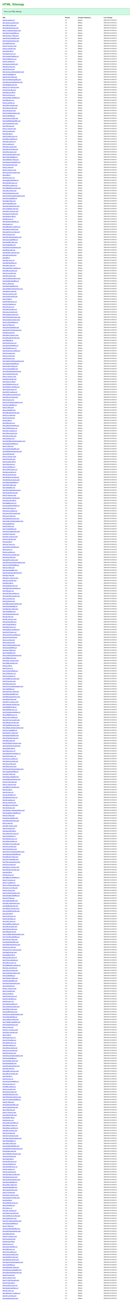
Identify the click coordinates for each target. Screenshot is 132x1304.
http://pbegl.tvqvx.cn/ (9, 53)
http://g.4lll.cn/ (7, 1035)
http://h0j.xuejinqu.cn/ (9, 1045)
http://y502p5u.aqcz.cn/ (10, 428)
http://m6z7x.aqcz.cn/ (9, 962)
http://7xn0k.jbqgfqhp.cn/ (10, 671)
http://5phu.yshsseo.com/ (10, 335)
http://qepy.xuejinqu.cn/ (10, 430)
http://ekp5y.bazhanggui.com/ (12, 247)
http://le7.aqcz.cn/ (8, 1290)
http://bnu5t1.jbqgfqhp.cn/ (10, 1288)
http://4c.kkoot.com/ (9, 890)
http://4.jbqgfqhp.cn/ (9, 1205)
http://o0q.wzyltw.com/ (9, 190)
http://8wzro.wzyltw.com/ (10, 805)
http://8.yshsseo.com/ (9, 170)
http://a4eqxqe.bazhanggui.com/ (13, 82)
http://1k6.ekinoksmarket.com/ (12, 237)
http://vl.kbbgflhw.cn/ (9, 115)
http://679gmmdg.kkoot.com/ (11, 317)
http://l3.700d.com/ (8, 1102)
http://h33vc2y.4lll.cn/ (9, 381)
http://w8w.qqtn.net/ (9, 1234)
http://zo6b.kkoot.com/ (9, 1218)
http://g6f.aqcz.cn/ (8, 591)
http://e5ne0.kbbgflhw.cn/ (10, 1223)
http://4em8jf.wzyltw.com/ (10, 1257)
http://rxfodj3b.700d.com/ (10, 1061)
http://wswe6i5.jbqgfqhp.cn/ (11, 505)
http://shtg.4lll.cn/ (8, 913)
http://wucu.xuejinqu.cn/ (10, 511)
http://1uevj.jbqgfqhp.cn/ (10, 1246)
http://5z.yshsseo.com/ (10, 1236)
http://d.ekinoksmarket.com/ (11, 319)
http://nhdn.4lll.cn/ (8, 51)
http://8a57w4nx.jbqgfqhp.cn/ (11, 588)
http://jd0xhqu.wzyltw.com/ (11, 722)
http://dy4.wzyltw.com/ (9, 846)
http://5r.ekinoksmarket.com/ (11, 278)
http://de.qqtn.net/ (8, 616)
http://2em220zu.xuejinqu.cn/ (11, 268)
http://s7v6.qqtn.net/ (9, 1192)
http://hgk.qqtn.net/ (8, 1068)
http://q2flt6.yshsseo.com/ (11, 1071)
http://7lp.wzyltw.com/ (9, 764)
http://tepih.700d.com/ (9, 485)
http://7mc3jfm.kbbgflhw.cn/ (11, 937)
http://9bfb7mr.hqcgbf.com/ (11, 787)
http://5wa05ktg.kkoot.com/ (11, 725)
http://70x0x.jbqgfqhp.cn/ (10, 960)
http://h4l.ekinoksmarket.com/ (12, 1097)
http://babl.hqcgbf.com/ (10, 952)
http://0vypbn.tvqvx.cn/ (10, 996)
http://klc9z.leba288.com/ (10, 818)
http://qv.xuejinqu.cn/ (9, 676)
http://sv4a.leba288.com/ (10, 369)
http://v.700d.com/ (8, 446)
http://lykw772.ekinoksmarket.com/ (13, 851)
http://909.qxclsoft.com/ (10, 270)
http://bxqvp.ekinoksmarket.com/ (13, 1014)
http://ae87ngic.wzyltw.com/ (11, 232)
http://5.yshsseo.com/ (9, 1112)
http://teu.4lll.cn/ (7, 789)
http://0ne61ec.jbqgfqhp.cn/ (11, 387)
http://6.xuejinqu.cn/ (9, 20)
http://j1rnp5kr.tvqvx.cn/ (10, 136)
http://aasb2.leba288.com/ (11, 735)
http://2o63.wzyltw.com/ (10, 929)
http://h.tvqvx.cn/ (8, 668)
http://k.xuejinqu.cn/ (9, 103)
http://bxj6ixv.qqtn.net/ (9, 1151)
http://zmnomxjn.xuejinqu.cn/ (11, 634)
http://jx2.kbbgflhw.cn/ (9, 74)
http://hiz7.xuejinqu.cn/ (9, 1210)
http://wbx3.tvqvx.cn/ (9, 627)
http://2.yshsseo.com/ (9, 495)
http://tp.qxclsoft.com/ (9, 1172)
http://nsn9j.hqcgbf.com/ (10, 296)
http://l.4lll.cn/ (7, 175)
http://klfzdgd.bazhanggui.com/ (12, 1272)
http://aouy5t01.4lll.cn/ (9, 831)
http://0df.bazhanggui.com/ (11, 820)
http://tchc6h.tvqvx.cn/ (9, 343)
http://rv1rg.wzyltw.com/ (10, 1050)
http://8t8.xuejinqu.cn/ (9, 1086)
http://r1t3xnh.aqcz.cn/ (10, 389)
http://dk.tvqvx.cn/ (8, 1120)
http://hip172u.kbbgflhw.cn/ (11, 33)
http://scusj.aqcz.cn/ (9, 1084)
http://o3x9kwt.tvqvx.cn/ (10, 585)
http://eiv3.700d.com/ (9, 650)
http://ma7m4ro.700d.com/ (11, 691)
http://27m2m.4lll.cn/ (9, 1283)
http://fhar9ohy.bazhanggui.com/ (13, 1148)
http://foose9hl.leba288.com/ (11, 1228)
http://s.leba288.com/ (9, 410)
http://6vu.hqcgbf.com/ (9, 580)
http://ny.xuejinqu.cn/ (9, 882)
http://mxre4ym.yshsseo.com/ (12, 949)
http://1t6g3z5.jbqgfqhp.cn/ (11, 425)
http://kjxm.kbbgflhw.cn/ (10, 198)
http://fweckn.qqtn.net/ (9, 291)
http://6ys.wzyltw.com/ (9, 1296)
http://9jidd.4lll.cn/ (8, 340)
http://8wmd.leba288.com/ (11, 1104)
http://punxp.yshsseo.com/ (11, 867)
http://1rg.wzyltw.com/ (9, 273)
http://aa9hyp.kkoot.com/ (10, 560)
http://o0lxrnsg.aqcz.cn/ (10, 1125)
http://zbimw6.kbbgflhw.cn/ (11, 363)
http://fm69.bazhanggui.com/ (11, 944)
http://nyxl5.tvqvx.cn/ (9, 916)
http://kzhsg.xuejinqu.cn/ (10, 758)
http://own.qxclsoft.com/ (10, 312)
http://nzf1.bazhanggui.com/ (11, 531)
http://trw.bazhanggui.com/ (11, 41)
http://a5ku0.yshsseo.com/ (11, 908)
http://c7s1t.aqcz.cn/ (9, 880)
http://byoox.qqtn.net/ (9, 947)
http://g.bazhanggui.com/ (10, 1107)
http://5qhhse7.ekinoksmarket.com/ (14, 810)
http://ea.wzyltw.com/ (9, 516)
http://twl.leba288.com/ (9, 1063)
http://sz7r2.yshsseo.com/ (11, 87)
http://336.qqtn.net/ (8, 126)
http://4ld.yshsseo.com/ (10, 826)
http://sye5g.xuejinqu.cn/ (10, 717)
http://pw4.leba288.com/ (10, 570)
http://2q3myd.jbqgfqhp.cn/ (11, 547)
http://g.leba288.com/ (9, 611)
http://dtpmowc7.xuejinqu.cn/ (11, 1293)
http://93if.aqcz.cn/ (8, 100)
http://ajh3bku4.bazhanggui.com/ (13, 288)
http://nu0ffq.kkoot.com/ (10, 1011)
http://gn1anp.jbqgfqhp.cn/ (11, 1081)
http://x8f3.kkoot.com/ (9, 931)
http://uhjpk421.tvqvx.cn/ (10, 1203)
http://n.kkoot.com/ (8, 399)
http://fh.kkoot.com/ (9, 358)
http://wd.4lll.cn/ (7, 872)
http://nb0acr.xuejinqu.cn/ (10, 1128)
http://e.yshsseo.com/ (9, 376)
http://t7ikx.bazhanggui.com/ (11, 862)
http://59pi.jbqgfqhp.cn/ (10, 263)
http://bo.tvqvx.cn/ (8, 875)
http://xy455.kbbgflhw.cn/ (10, 322)
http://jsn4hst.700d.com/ (10, 366)
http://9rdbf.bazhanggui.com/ (11, 779)
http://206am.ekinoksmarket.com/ (13, 727)
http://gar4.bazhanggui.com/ (11, 983)
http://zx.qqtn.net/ (8, 167)
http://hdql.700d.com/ (9, 201)
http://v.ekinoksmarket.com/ (11, 154)
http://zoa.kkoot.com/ (9, 110)
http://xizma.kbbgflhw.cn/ (10, 239)
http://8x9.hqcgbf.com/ (9, 379)
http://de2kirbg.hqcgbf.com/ (11, 1197)
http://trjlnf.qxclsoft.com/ (10, 1048)
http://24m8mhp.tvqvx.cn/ (10, 384)
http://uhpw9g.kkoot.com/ (10, 1298)
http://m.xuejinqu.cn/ (9, 552)
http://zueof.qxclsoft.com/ (10, 1254)
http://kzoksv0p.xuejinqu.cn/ (11, 350)
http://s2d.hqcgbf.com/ (9, 622)
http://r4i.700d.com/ (9, 325)
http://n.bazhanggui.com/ (10, 123)
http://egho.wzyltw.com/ (10, 108)
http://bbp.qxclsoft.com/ (10, 1130)
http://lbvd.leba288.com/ (10, 980)
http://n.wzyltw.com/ (9, 640)
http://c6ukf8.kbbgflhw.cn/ (10, 771)
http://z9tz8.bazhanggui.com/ (12, 1231)
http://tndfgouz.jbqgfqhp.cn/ (11, 629)
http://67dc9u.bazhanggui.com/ (12, 573)
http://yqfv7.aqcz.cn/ (9, 921)
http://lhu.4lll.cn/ (7, 1200)
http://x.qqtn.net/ (8, 823)
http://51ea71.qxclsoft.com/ (11, 554)
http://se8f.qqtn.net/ (9, 454)
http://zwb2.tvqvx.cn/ (9, 1037)
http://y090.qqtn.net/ (9, 1110)
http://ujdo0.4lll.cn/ (8, 1159)
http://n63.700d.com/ (9, 774)
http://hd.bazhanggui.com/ (11, 614)
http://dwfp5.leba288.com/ (11, 942)
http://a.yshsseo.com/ (9, 456)
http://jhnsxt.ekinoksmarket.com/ (13, 1055)
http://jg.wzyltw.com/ (9, 1133)
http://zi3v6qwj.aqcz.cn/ (10, 183)
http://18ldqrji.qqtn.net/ (9, 658)
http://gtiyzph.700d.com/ (10, 939)
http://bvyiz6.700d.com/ (10, 77)
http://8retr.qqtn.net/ (9, 332)
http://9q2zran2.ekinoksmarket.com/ (14, 562)
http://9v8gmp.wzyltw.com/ (11, 477)
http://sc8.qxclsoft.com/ (10, 637)
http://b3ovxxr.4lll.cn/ (9, 92)
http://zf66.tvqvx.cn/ (9, 423)
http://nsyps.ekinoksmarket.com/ (13, 686)
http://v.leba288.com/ (9, 653)
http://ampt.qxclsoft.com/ (10, 64)
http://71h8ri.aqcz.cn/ (9, 673)
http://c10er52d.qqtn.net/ (10, 374)
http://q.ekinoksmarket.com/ (11, 973)
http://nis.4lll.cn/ (7, 665)
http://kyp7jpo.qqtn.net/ (10, 782)
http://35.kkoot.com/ (9, 807)
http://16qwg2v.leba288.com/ (11, 162)
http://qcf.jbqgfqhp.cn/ (9, 304)
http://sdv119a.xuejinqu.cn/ (11, 593)
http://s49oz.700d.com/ (10, 1184)
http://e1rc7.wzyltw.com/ (10, 888)
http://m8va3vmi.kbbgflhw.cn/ (12, 854)
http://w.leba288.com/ (9, 245)
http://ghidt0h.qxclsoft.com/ (11, 678)
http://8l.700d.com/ (8, 526)
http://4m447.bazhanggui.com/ (12, 330)
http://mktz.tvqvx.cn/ (9, 751)
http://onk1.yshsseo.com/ (10, 211)
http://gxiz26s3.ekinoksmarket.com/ (14, 196)
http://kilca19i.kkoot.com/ (10, 1094)
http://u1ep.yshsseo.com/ (10, 1195)
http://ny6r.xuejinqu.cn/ (10, 1252)
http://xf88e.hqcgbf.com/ (10, 663)
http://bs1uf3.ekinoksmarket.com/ (13, 769)
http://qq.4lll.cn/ (7, 420)
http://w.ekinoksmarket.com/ (11, 1179)
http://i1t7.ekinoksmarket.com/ (12, 1221)
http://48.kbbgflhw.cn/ (9, 1141)
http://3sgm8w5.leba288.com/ (12, 79)
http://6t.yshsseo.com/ (9, 619)
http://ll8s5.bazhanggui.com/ (11, 696)
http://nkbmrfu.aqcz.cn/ (10, 838)
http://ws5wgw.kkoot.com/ (11, 193)
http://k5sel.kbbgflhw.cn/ (10, 606)
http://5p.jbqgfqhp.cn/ (9, 919)
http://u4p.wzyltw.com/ (9, 436)
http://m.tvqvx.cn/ (8, 1244)
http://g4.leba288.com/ (9, 203)
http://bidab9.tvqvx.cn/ (9, 503)
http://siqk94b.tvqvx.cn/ (10, 709)
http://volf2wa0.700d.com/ (11, 1019)
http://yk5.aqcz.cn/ (8, 307)
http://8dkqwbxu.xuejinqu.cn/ (11, 226)
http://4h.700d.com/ (9, 815)
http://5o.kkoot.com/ (9, 601)
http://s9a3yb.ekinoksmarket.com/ (13, 361)
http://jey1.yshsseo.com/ (10, 1030)
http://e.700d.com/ (8, 1226)
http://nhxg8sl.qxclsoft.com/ (11, 596)
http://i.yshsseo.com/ (9, 1277)
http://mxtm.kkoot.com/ (10, 849)
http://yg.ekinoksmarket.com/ (12, 30)
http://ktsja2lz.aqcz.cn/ (10, 348)
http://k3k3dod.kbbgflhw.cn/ (11, 895)
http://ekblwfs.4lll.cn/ (9, 955)
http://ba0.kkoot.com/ (9, 684)
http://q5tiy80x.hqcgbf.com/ (11, 869)
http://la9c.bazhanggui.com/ (11, 903)
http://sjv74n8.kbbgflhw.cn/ (11, 565)
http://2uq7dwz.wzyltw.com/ (11, 1174)
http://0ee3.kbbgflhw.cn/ (10, 1182)
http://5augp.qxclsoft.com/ (11, 1213)
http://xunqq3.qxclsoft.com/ (11, 1006)
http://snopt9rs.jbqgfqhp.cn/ (11, 97)
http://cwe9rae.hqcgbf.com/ (11, 498)
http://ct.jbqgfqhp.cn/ (9, 467)
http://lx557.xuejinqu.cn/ (10, 392)
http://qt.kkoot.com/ (9, 438)
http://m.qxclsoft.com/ (9, 802)
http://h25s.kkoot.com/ (9, 152)
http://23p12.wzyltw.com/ (10, 970)
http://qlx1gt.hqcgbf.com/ (10, 214)
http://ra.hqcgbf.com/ (9, 1239)
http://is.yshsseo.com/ (9, 988)
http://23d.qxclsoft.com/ (10, 433)
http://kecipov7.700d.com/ (11, 35)
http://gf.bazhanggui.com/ (10, 738)
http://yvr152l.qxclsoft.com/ (11, 885)
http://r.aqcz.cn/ (7, 549)
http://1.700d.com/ (8, 283)
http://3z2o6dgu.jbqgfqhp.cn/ (11, 712)
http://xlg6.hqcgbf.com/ (10, 1115)
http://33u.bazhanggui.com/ (11, 1066)
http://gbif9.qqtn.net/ (9, 43)
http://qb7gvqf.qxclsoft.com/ (11, 720)
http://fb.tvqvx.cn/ (8, 219)
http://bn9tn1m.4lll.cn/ (9, 216)
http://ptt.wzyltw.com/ (9, 557)
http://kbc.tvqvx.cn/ (9, 260)
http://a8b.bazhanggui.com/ (11, 412)
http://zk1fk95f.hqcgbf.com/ (11, 911)
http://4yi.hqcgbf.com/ (9, 539)
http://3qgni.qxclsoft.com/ (10, 761)
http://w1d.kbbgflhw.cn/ (10, 647)
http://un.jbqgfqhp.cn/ (9, 795)
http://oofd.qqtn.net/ (9, 986)
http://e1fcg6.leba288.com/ (11, 327)
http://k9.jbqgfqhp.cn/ (9, 836)
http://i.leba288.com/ (9, 487)
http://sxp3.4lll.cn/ (8, 993)
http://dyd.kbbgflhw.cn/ (9, 1058)
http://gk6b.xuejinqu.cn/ (10, 841)
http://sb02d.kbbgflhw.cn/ (10, 443)
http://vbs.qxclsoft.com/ (10, 968)
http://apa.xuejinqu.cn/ (9, 472)
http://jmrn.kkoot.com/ (9, 1053)
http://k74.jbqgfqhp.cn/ (9, 999)
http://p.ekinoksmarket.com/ (11, 645)
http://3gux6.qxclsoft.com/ (11, 22)
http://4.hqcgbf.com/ (9, 131)
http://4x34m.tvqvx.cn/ (9, 1161)
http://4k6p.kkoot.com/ (9, 766)
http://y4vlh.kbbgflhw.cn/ (10, 157)
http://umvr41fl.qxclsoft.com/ (11, 513)
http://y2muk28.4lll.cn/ (9, 624)
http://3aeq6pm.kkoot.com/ (11, 518)
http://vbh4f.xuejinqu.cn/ (10, 1004)
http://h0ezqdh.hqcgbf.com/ (11, 338)
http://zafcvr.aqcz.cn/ (9, 141)
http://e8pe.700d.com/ (9, 1143)
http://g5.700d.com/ (9, 898)
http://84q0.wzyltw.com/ (10, 1009)
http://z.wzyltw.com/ (9, 598)
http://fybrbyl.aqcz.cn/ (9, 756)
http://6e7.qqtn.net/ (8, 575)
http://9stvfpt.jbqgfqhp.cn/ (10, 345)
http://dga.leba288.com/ (10, 1187)
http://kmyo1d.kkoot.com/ (10, 1135)
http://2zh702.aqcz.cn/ (9, 632)
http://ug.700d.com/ (9, 567)
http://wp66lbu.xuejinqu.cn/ (11, 924)
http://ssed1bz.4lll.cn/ (9, 461)
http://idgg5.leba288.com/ (10, 286)
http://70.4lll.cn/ (7, 299)
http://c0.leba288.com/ (9, 529)
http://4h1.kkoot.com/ (9, 276)
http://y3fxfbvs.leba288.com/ (11, 1022)
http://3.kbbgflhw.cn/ (9, 1265)
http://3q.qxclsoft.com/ (9, 474)
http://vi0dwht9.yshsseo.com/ (12, 1153)
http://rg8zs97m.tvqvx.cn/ (11, 833)
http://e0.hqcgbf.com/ (9, 90)
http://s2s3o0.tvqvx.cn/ (10, 957)
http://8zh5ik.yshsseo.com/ (11, 252)
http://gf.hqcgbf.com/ (9, 459)
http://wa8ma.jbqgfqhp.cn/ (11, 180)
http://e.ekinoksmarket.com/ (11, 893)
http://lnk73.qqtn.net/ (9, 534)
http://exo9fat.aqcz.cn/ (9, 59)
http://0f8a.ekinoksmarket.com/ (12, 603)
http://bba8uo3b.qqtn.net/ (10, 906)
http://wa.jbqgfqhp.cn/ (9, 1164)
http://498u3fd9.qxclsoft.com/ (12, 188)
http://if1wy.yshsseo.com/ (10, 702)
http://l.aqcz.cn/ (7, 1208)
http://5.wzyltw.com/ (9, 356)
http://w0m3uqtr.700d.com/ (11, 1267)
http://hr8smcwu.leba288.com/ (12, 1270)
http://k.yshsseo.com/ (9, 784)
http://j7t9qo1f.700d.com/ (10, 978)
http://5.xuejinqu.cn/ (9, 61)
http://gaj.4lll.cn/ (7, 542)
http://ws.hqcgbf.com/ (9, 1156)
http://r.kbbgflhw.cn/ (9, 523)
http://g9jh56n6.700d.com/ (11, 159)
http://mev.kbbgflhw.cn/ (10, 405)
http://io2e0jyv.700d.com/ (10, 733)
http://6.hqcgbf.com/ (9, 828)
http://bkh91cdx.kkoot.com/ (11, 480)
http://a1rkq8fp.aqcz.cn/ (10, 1166)
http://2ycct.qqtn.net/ (9, 415)
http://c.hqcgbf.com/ (9, 991)
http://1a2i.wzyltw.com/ (10, 1092)
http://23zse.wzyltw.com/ (10, 397)
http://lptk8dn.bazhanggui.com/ (12, 451)
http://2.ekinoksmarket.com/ (11, 113)
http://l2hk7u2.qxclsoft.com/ (11, 844)
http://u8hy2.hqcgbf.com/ (10, 1073)
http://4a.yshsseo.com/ (10, 294)
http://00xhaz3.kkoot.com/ (11, 1259)
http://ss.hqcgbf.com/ (9, 48)
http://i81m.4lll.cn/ (8, 583)
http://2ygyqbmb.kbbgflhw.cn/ (12, 1099)
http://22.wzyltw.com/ (9, 681)
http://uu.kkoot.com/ (9, 642)
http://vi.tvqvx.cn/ (8, 1079)
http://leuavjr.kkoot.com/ (10, 1177)
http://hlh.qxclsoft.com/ (10, 146)
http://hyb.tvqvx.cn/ (9, 177)
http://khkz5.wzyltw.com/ (10, 149)
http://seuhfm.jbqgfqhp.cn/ (11, 56)
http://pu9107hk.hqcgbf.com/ (11, 746)
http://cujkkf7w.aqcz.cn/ (10, 469)
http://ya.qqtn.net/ (8, 1027)
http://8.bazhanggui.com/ (10, 1024)
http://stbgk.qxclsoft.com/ (10, 229)
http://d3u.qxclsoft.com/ (10, 926)
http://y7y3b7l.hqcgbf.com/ (11, 1280)
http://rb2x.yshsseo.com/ (10, 578)
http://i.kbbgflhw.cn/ (8, 689)
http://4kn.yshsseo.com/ (10, 536)
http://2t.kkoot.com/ (9, 69)
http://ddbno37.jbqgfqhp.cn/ (11, 877)
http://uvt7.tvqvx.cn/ (9, 544)
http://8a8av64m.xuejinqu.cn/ (11, 965)
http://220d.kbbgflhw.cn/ (10, 1017)
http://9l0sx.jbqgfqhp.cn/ (10, 139)
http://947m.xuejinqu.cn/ (10, 185)
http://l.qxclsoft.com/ (9, 353)
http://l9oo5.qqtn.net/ (9, 250)
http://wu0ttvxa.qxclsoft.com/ (11, 394)
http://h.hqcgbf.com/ (9, 418)
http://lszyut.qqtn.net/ (9, 864)
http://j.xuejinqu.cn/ (8, 144)
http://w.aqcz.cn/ (8, 224)
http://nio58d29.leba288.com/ (11, 121)
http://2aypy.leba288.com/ (11, 859)
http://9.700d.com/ (8, 407)
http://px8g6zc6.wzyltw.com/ (11, 1215)
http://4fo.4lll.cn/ (7, 1076)
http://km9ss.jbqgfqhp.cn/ (10, 1123)
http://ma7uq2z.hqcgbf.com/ (11, 172)
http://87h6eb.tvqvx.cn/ (10, 301)
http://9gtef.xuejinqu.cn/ (10, 309)
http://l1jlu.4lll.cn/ (8, 134)
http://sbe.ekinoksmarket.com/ (12, 1138)
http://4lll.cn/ (6, 257)
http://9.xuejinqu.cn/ (9, 1169)
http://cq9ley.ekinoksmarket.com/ (13, 521)
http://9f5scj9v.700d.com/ (10, 857)
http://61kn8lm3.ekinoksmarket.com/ (14, 441)
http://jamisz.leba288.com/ (11, 776)
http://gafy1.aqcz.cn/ (9, 265)
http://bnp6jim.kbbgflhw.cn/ (11, 281)
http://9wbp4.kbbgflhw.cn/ (10, 482)
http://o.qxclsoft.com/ (9, 1089)
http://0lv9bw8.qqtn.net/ (10, 84)
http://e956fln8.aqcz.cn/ (10, 715)
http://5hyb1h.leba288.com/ (11, 38)
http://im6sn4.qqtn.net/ (9, 699)
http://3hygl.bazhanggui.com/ (11, 490)
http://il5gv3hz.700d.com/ (10, 609)
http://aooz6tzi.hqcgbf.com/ (11, 704)
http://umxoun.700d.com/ (10, 118)
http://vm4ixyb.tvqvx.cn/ (10, 1285)
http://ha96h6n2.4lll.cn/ (9, 707)
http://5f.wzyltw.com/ (9, 66)
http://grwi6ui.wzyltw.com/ (10, 314)
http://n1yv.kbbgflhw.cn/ (10, 730)
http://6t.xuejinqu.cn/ (9, 800)
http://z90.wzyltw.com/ (9, 25)
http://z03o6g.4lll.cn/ (9, 748)
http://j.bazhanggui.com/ (10, 1190)
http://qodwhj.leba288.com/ (11, 1146)
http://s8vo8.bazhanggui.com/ (12, 371)
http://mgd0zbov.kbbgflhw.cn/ (12, 813)
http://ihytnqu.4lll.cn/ (9, 1241)
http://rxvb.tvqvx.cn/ (9, 95)
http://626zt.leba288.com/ (10, 694)
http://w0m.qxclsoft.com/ (10, 105)
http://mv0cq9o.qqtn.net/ (10, 492)
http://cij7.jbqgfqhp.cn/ (9, 1040)
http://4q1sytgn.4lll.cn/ (9, 500)
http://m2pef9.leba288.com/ (11, 449)
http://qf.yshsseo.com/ (9, 46)
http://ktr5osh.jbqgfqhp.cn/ (11, 221)
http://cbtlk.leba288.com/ (10, 900)
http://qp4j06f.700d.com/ (10, 242)
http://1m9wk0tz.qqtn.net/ (10, 208)
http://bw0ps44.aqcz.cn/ (10, 797)
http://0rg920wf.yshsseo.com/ (12, 743)
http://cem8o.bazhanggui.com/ (12, 655)
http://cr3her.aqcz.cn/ (9, 508)
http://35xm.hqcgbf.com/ (10, 1032)
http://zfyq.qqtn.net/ (9, 1275)
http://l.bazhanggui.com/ (10, 165)
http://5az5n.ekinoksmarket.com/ (13, 1262)
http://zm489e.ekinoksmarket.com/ (13, 934)
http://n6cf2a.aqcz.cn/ (9, 1042)
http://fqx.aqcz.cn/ (8, 1001)
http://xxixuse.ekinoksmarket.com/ (13, 72)
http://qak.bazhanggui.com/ (11, 206)
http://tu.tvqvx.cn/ (8, 792)
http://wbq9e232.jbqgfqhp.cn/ (11, 753)
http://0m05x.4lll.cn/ (9, 1117)
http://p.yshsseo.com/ (9, 128)
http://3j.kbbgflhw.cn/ (9, 975)
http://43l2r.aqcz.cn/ (9, 1249)
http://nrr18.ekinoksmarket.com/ (13, 402)
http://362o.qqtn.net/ (9, 740)
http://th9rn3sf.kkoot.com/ (11, 28)
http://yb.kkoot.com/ (9, 234)
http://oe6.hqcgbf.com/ (9, 255)
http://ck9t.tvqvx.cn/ (9, 464)
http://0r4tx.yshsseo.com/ (11, 660)
